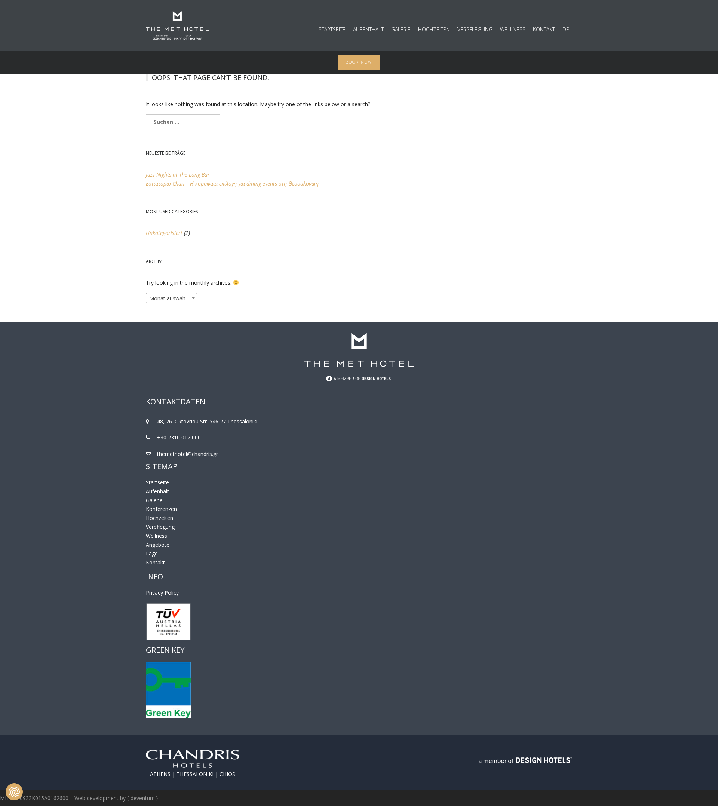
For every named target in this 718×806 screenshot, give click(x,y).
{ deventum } (142, 798)
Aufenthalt (368, 29)
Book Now (359, 62)
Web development (96, 798)
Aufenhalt (157, 491)
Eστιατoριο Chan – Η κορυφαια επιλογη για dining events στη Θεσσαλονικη (232, 183)
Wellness (512, 29)
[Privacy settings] (14, 791)
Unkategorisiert (164, 232)
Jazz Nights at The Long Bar (178, 174)
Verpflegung (475, 29)
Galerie (401, 29)
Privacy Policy (162, 592)
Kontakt (544, 29)
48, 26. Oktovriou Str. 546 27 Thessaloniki (207, 421)
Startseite (332, 29)
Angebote (157, 544)
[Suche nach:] (359, 121)
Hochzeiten (434, 29)
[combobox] (171, 298)
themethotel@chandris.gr (187, 453)
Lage (152, 553)
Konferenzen (161, 508)
